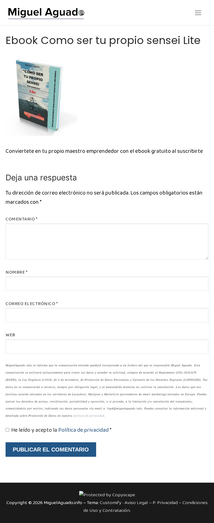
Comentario (21, 219)
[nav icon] (198, 12)
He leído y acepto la (61, 430)
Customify (110, 503)
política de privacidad (88, 415)
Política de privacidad (84, 430)
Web (10, 335)
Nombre (16, 272)
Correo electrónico (32, 304)
